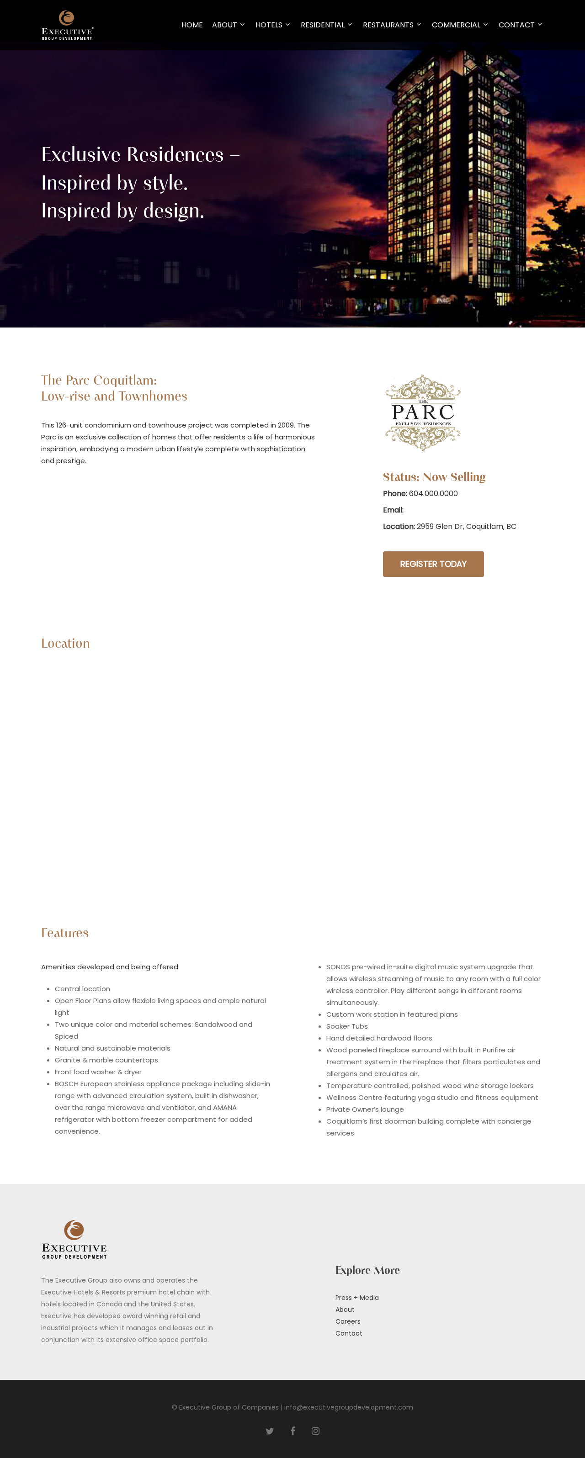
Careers (348, 1321)
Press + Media (357, 1297)
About (345, 1309)
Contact (348, 1333)
